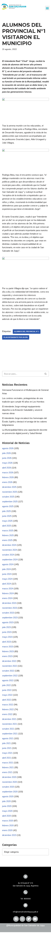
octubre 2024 (8, 554)
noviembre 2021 (9, 724)
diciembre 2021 (9, 719)
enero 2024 (7, 598)
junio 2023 (6, 632)
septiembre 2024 (10, 559)
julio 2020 (6, 801)
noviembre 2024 (9, 550)
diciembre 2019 (9, 835)
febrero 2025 (8, 535)
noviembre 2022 (9, 666)
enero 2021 (7, 772)
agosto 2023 (7, 622)
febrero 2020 (8, 825)
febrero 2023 (8, 651)
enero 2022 (7, 714)
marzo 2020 (7, 820)
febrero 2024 (8, 593)
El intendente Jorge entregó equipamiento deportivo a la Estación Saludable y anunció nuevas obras (22, 410)
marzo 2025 (7, 530)
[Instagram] (22, 919)
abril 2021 (6, 758)
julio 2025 (6, 511)
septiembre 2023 (10, 617)
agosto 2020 (7, 796)
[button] (47, 8)
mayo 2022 (7, 695)
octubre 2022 (8, 671)
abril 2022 (6, 700)
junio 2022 (6, 690)
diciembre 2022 (9, 661)
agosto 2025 (7, 506)
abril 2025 (6, 525)
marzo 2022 (7, 704)
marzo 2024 (7, 588)
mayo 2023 (7, 637)
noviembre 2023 (9, 608)
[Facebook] (16, 919)
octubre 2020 (8, 787)
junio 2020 (6, 806)
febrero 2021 (8, 767)
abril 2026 (6, 467)
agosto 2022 (7, 680)
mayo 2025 (7, 521)
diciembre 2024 (9, 545)
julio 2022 (6, 685)
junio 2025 (6, 516)
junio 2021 (6, 748)
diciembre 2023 (9, 603)
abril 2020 (6, 816)
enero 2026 (7, 482)
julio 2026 (6, 453)
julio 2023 (6, 627)
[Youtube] (35, 919)
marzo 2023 (7, 646)
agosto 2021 (7, 738)
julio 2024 (6, 569)
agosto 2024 (7, 564)
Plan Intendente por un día (16, 337)
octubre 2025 (8, 496)
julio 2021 (6, 743)
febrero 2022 (8, 709)
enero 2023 (7, 656)
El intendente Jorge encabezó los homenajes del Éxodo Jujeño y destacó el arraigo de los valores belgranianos (24, 421)
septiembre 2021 (10, 733)
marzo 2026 (7, 472)
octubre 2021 (8, 729)
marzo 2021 (7, 762)
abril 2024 (6, 583)
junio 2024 (6, 574)
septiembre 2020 (10, 791)
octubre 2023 (8, 612)
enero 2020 (7, 830)
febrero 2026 (8, 477)
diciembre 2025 (9, 487)
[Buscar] (45, 374)
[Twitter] (29, 919)
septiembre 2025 (10, 501)
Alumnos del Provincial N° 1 (26, 331)
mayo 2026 (7, 463)
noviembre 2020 (9, 782)
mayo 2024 (7, 579)
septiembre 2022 (10, 675)
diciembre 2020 (9, 777)
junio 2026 (6, 458)
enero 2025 (7, 540)
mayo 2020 (7, 811)
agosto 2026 (7, 448)
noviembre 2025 (9, 492)
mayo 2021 (7, 753)
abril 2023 (6, 641)
